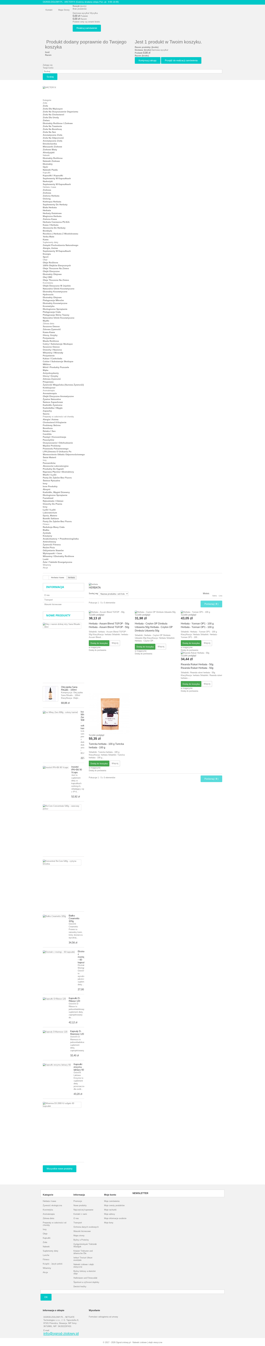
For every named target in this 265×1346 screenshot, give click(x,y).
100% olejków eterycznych (57, 265)
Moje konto (110, 1194)
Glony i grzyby (50, 376)
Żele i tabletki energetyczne (57, 562)
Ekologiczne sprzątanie (55, 309)
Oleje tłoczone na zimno (56, 268)
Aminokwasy (49, 541)
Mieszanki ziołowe (52, 146)
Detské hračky (79, 1286)
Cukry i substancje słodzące (58, 344)
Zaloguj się (47, 65)
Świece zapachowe (53, 402)
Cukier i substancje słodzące (58, 361)
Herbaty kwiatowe (52, 213)
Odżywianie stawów (53, 550)
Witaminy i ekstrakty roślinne (58, 556)
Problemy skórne (52, 425)
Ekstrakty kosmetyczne (55, 291)
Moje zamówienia (111, 1201)
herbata (47, 210)
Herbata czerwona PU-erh (56, 222)
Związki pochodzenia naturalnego (60, 245)
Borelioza (48, 428)
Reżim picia (49, 547)
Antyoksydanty (51, 373)
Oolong (47, 198)
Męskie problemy (52, 445)
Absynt (46, 489)
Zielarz (46, 120)
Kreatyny (47, 536)
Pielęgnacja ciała (52, 312)
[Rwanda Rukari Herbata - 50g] (201, 653)
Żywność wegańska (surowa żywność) (63, 385)
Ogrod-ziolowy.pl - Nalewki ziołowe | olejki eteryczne (139, 1342)
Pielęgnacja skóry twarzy (56, 315)
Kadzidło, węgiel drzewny (56, 492)
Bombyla (47, 231)
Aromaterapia (49, 390)
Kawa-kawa (49, 332)
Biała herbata (50, 207)
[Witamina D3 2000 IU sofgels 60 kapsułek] (62, 1105)
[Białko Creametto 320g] (54, 916)
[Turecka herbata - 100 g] (109, 713)
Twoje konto (48, 68)
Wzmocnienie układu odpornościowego (64, 454)
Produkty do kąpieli (53, 469)
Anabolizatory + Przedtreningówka (61, 539)
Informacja (55, 587)
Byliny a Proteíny (81, 1240)
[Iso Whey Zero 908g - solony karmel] (60, 712)
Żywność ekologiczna (52, 1205)
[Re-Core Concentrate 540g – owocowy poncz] (62, 807)
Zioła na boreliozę (52, 129)
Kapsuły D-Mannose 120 (77, 1032)
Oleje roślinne (50, 262)
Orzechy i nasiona (52, 350)
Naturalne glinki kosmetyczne (58, 288)
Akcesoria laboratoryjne (56, 466)
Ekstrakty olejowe (52, 274)
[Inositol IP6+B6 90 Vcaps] (55, 767)
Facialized (48, 498)
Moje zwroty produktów (114, 1205)
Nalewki (46, 155)
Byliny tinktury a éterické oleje (84, 1272)
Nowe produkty (58, 615)
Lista (220, 596)
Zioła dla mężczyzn (53, 108)
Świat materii (49, 457)
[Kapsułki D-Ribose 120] (54, 998)
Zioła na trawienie (52, 126)
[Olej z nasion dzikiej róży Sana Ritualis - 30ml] (62, 626)
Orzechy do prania (52, 504)
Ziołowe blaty (50, 149)
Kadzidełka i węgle (53, 408)
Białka (46, 530)
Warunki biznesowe (52, 604)
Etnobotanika (50, 143)
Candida (47, 434)
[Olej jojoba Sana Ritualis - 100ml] (50, 693)
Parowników (49, 463)
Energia (47, 254)
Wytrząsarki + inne (52, 553)
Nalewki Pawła (50, 170)
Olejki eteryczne (51, 271)
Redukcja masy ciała (54, 527)
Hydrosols (48, 294)
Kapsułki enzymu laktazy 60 (79, 1067)
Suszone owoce (51, 326)
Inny (45, 460)
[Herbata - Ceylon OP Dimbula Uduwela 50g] (155, 612)
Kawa (45, 239)
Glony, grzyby (50, 335)
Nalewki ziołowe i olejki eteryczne (83, 1265)
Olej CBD (47, 277)
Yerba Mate (48, 236)
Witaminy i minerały (53, 352)
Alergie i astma (50, 419)
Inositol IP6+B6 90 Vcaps (76, 770)
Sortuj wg (93, 593)
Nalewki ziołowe (51, 161)
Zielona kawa (50, 219)
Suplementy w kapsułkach (57, 178)
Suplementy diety (50, 242)
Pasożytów (48, 440)
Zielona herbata (51, 196)
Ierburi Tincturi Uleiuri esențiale (82, 1258)
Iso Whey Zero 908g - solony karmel (84, 720)
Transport (48, 600)
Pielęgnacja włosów (53, 300)
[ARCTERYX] (60, 91)
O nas (47, 595)
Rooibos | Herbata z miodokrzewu (60, 233)
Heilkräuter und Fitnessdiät (85, 1278)
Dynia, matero (50, 515)
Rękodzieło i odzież (53, 501)
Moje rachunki (110, 1210)
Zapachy (47, 411)
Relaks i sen (49, 431)
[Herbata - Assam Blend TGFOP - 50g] (109, 612)
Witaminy (47, 565)
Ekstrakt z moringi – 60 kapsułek (82, 957)
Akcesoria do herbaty (54, 228)
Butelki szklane (51, 518)
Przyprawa (48, 382)
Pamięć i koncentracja (54, 437)
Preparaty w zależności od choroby (58, 416)
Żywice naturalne (52, 399)
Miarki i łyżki (49, 474)
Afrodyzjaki (49, 152)
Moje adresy (109, 1214)
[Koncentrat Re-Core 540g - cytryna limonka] (62, 862)
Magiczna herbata (52, 216)
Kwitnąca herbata (52, 201)
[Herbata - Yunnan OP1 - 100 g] (201, 612)
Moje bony (108, 1222)
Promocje (77, 1201)
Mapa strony (64, 10)
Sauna (46, 414)
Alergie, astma (50, 248)
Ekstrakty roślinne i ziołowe (58, 123)
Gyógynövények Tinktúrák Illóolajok (85, 1245)
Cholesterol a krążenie (54, 422)
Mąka (45, 370)
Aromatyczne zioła (52, 135)
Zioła (45, 103)
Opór (45, 167)
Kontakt (49, 10)
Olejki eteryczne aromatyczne (58, 396)
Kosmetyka (48, 283)
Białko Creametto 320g (74, 918)
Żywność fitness (52, 544)
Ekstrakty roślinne (53, 158)
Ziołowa (47, 190)
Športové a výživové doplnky (86, 1282)
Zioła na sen (49, 132)
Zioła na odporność (53, 138)
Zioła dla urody (51, 117)
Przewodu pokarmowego (56, 448)
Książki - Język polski (52, 1264)
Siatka (214, 596)
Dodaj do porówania (97, 650)
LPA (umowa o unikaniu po (57, 451)
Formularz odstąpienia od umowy (103, 1317)
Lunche (46, 1255)
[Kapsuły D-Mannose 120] (55, 1031)
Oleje (45, 260)
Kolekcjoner (49, 387)
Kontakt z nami (80, 1214)
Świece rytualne (51, 480)
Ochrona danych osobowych (86, 1227)
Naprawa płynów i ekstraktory (58, 472)
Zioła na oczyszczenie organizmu (60, 111)
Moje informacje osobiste (115, 1218)
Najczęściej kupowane (83, 1210)
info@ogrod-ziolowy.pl (61, 1333)
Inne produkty (50, 486)
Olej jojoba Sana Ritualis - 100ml (69, 688)
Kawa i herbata (50, 225)
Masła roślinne (51, 341)
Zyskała (47, 533)
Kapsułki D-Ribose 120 (74, 999)
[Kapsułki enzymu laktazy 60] (57, 1064)
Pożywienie (49, 338)
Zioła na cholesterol (53, 114)
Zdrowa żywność (52, 329)
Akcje (45, 568)
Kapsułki (46, 172)
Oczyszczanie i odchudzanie (58, 443)
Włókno (47, 364)
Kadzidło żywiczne (52, 405)
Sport (45, 257)
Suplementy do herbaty (55, 204)
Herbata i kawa (49, 187)
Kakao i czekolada (52, 358)
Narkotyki (48, 181)
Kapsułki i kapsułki (53, 175)
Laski (45, 559)
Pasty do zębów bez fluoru (57, 477)
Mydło (46, 320)
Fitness (46, 524)
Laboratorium (50, 512)
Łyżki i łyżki (49, 509)
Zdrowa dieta (48, 323)
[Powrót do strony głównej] (46, 578)
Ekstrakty (48, 164)
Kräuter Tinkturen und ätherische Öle (83, 1252)
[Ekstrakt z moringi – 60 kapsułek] (59, 952)
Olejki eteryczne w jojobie (57, 285)
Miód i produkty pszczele (56, 367)
